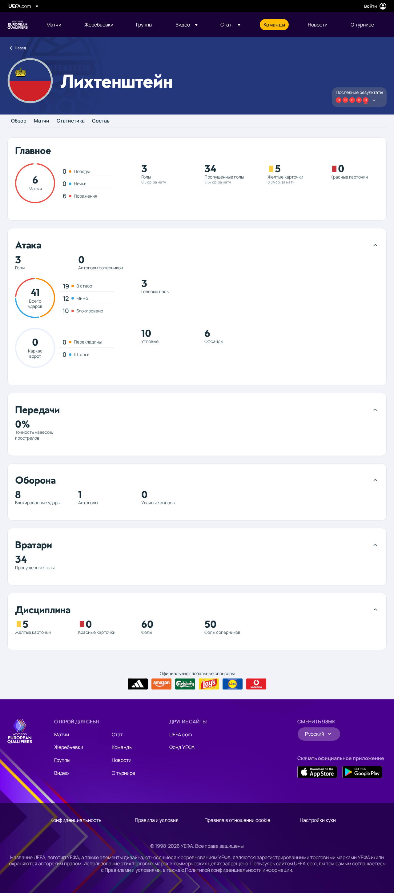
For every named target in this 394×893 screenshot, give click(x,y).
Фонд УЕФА (182, 747)
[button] (186, 24)
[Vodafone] (256, 684)
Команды (122, 747)
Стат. (118, 734)
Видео (61, 773)
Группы (62, 760)
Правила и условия (157, 820)
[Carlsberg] (185, 684)
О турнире (123, 773)
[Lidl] (233, 684)
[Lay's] (209, 684)
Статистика (71, 121)
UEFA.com (180, 734)
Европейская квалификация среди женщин (17, 24)
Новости (121, 760)
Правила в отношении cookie (237, 820)
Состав (101, 121)
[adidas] (138, 684)
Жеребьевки (68, 747)
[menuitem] (57, 24)
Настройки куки (318, 820)
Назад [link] (20, 47)
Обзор (18, 121)
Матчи (41, 121)
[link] (53, 24)
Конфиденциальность (76, 820)
